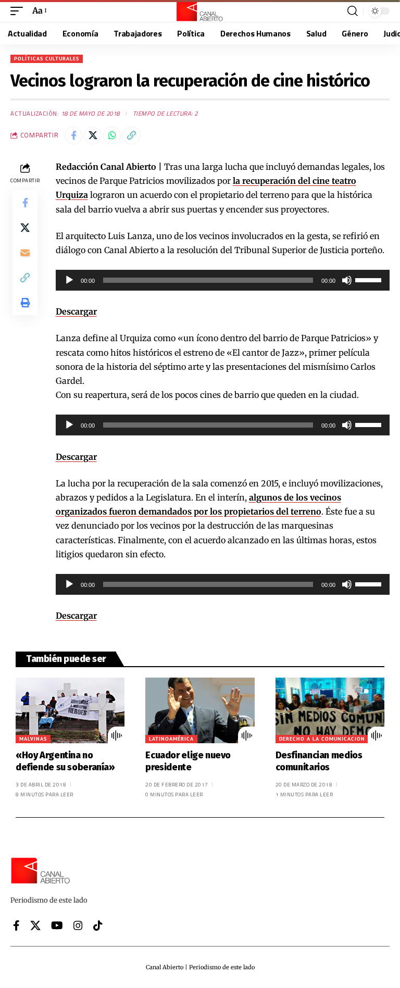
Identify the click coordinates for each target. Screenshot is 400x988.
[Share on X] (93, 135)
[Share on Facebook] (73, 135)
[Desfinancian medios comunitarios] (330, 710)
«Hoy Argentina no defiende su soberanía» (65, 761)
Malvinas (33, 738)
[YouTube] (57, 925)
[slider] (369, 279)
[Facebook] (16, 925)
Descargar (76, 311)
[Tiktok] (98, 925)
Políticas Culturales (46, 58)
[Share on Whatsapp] (112, 135)
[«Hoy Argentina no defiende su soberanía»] (70, 710)
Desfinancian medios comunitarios (319, 761)
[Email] (25, 252)
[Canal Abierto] (200, 11)
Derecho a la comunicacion (322, 738)
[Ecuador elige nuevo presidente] (199, 710)
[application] (223, 280)
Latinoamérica (171, 738)
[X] (35, 925)
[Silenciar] (347, 280)
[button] (19, 11)
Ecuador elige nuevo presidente (188, 761)
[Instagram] (78, 925)
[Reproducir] (69, 280)
